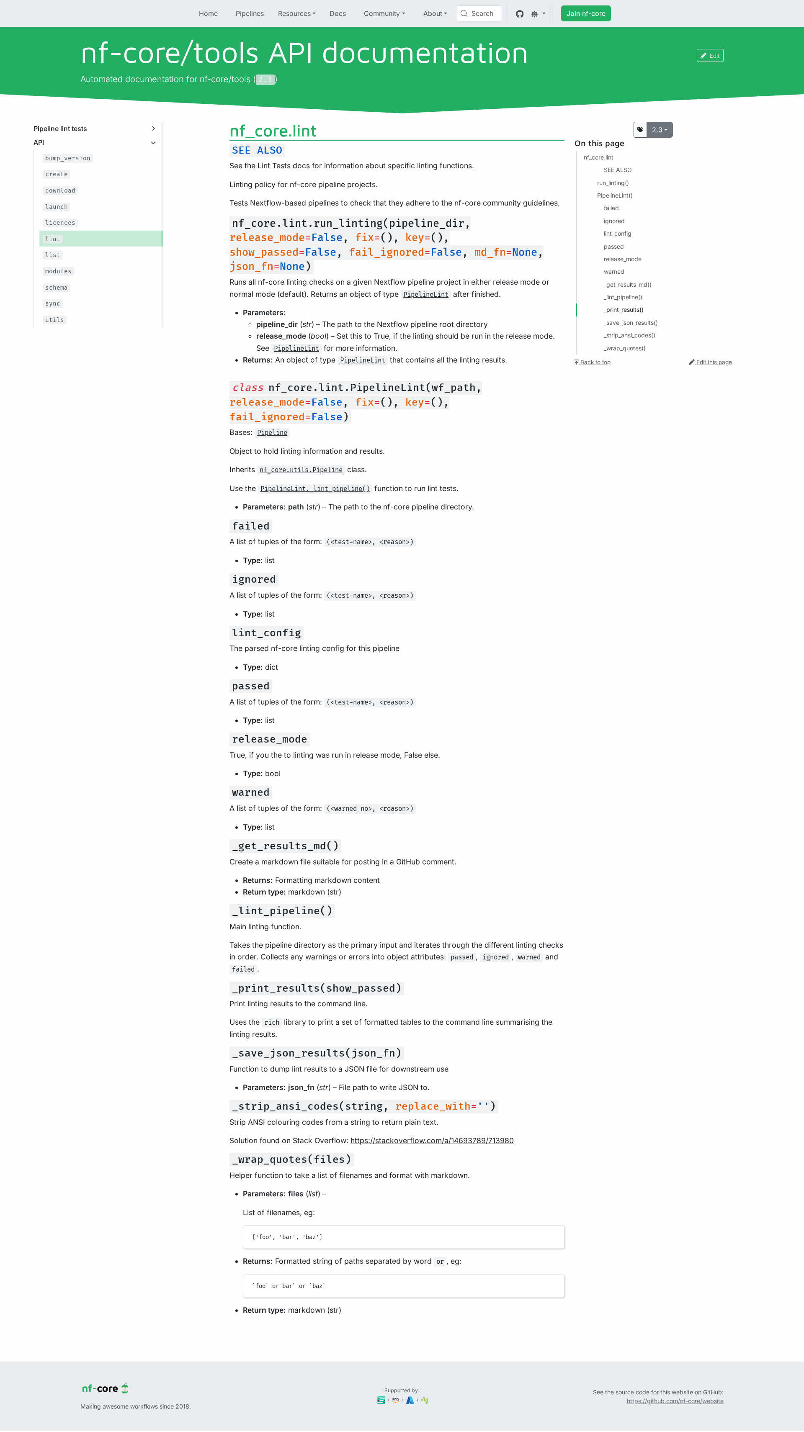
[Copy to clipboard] (554, 1235)
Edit (715, 55)
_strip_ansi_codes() (629, 335)
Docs (338, 13)
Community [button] (382, 13)
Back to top (595, 362)
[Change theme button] (538, 13)
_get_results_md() (628, 284)
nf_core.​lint (598, 157)
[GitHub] (520, 13)
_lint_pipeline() (623, 297)
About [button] (432, 13)
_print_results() (624, 309)
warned (614, 271)
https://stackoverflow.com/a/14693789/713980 (432, 1140)
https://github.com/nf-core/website (675, 1400)
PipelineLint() (615, 195)
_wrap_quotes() (625, 348)
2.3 (657, 130)
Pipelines (250, 13)
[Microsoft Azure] (410, 1399)
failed (611, 207)
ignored (614, 220)
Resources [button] (294, 13)
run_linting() (613, 182)
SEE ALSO (618, 169)
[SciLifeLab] (425, 1399)
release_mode (623, 258)
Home (208, 13)
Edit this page (713, 362)
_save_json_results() (631, 322)
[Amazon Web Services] (395, 1399)
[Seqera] (381, 1399)
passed (614, 246)
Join (586, 13)
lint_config (617, 233)
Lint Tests (274, 165)
